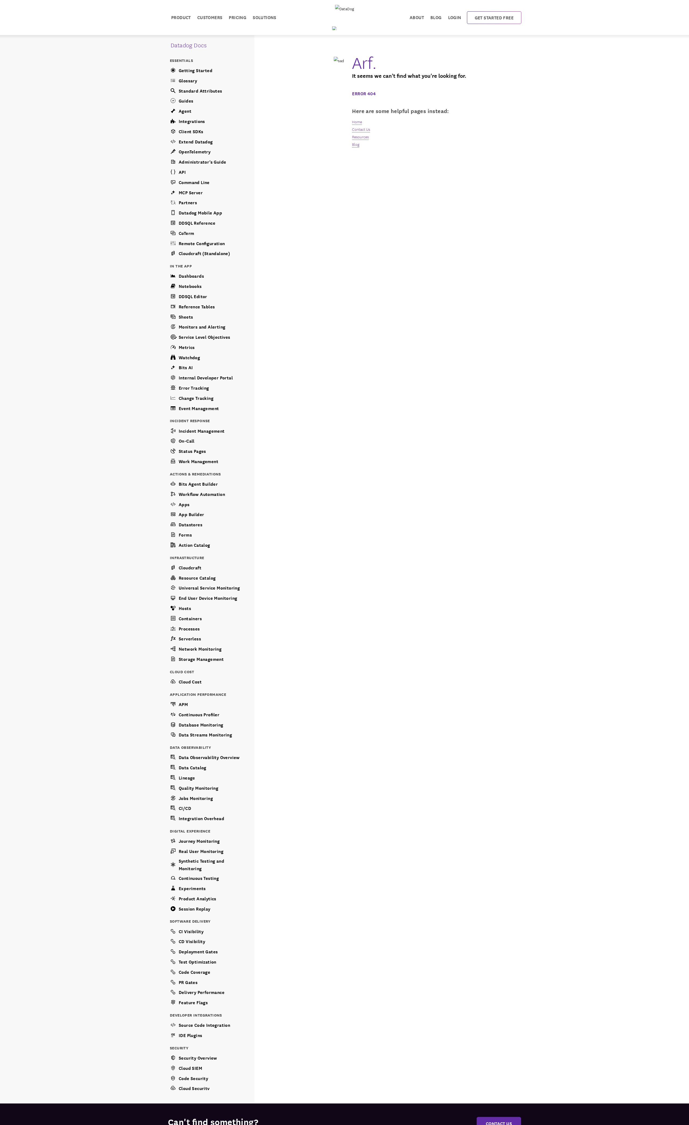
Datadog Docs (189, 45)
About (417, 17)
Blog (436, 17)
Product (181, 17)
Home (357, 122)
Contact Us (361, 129)
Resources (360, 137)
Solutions (264, 17)
